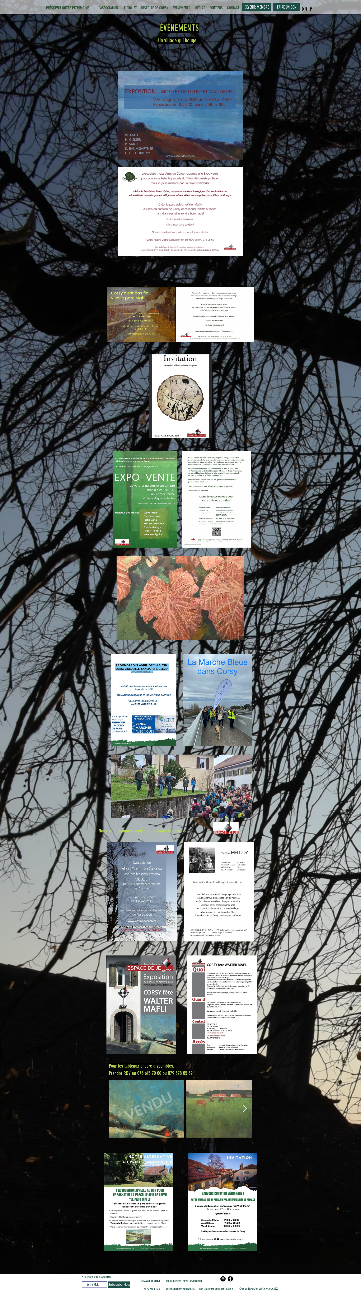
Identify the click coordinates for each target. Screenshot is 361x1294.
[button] (180, 396)
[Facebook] (311, 9)
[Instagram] (304, 9)
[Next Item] (244, 1109)
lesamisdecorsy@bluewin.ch (180, 1289)
